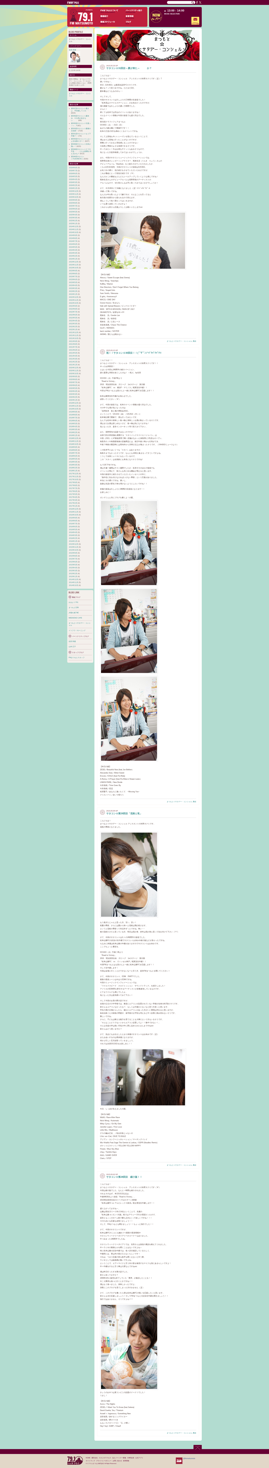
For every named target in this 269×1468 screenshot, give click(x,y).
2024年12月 (73, 226)
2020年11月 (73, 371)
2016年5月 (73, 530)
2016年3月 (73, 535)
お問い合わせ (117, 1461)
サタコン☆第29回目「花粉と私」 (124, 813)
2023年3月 (73, 288)
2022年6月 (73, 315)
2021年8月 (73, 344)
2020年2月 (73, 397)
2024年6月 (73, 244)
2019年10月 (73, 409)
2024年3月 (73, 253)
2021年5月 (73, 353)
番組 (194, 341)
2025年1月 (73, 224)
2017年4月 (73, 497)
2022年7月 (73, 312)
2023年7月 (73, 277)
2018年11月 (73, 441)
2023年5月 (73, 282)
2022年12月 (73, 297)
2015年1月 (73, 577)
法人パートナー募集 (119, 1458)
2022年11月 (73, 300)
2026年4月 (73, 179)
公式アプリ (139, 1458)
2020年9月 (73, 376)
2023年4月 (73, 285)
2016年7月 (73, 524)
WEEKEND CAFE (75, 618)
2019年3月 (73, 429)
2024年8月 (73, 238)
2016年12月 (73, 509)
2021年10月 (73, 338)
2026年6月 (73, 174)
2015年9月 (73, 553)
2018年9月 (73, 447)
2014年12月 (73, 579)
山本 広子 (72, 647)
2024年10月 (73, 232)
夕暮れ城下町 (74, 613)
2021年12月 (73, 332)
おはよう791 (73, 602)
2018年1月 (73, 471)
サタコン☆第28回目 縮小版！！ (124, 1177)
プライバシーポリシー (104, 1461)
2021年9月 (73, 341)
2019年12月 (73, 403)
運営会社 (94, 1458)
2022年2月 (73, 327)
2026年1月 (73, 188)
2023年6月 (73, 279)
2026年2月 (73, 185)
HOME (88, 1458)
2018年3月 (73, 465)
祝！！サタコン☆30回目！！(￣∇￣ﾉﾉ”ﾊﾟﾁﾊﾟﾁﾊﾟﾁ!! (133, 353)
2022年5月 (73, 318)
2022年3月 (73, 324)
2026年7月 (73, 171)
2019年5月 (73, 424)
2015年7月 (73, 559)
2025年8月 (73, 203)
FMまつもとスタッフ (76, 658)
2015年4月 (73, 568)
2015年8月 (73, 556)
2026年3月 (73, 182)
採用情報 (126, 1461)
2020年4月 (73, 391)
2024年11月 (73, 229)
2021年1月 (73, 365)
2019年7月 (73, 418)
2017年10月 (73, 480)
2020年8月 (73, 379)
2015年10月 (73, 550)
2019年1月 (73, 435)
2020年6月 (73, 385)
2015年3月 (73, 571)
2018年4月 (73, 462)
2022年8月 (73, 309)
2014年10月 (73, 585)
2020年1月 (73, 400)
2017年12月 (73, 474)
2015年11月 (73, 547)
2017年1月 (73, 506)
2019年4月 (73, 427)
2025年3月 (73, 218)
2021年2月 (73, 362)
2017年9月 (73, 482)
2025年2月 (73, 221)
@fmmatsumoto (189, 1458)
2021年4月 (73, 356)
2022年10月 (73, 303)
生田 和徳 (72, 50)
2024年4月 (73, 250)
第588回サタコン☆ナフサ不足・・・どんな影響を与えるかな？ (81, 151)
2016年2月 (73, 538)
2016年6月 (73, 527)
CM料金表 (130, 1458)
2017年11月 (73, 477)
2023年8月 (73, 274)
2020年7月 (73, 382)
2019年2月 (73, 432)
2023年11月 (73, 265)
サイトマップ (90, 1461)
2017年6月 (73, 491)
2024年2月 (73, 256)
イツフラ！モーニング (77, 630)
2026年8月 (73, 168)
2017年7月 (73, 488)
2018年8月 (73, 450)
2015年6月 (73, 562)
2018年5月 (73, 459)
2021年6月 (73, 350)
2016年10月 (73, 515)
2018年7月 (73, 453)
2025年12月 (73, 191)
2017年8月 (73, 485)
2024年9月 (73, 235)
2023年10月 (73, 268)
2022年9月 (73, 306)
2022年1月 (73, 330)
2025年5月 (73, 212)
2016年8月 (73, 521)
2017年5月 (73, 494)
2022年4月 (73, 321)
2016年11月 (73, 512)
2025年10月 (73, 197)
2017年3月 (73, 500)
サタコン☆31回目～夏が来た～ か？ (129, 68)
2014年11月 (73, 582)
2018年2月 (73, 468)
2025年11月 (73, 194)
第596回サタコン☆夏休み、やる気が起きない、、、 (80, 118)
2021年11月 (73, 335)
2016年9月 (73, 518)
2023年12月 (73, 262)
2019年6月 (73, 421)
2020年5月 (73, 388)
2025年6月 (73, 209)
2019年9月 (73, 412)
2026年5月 (73, 176)
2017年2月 (73, 503)
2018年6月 (73, 456)
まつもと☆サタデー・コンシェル (179, 341)
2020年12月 (73, 368)
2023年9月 (73, 271)
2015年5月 (73, 565)
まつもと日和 (74, 607)
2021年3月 (73, 359)
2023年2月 (73, 291)
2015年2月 (73, 574)
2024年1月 (73, 259)
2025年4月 (73, 215)
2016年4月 (73, 532)
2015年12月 (73, 544)
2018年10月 (73, 444)
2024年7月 (73, 241)
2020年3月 (73, 394)
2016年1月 (73, 541)
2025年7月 (73, 206)
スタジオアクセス (105, 1458)
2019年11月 (73, 406)
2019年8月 (73, 415)
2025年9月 (73, 200)
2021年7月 (73, 347)
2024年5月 (73, 247)
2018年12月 (73, 438)
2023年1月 (73, 294)
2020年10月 (73, 374)
